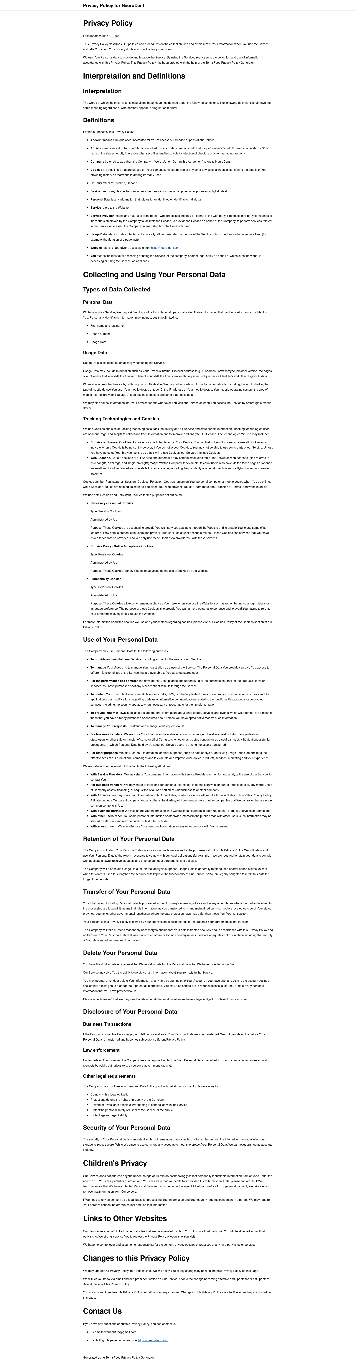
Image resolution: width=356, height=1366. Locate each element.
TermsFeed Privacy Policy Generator (230, 62)
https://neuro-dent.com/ (166, 247)
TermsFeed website (246, 487)
